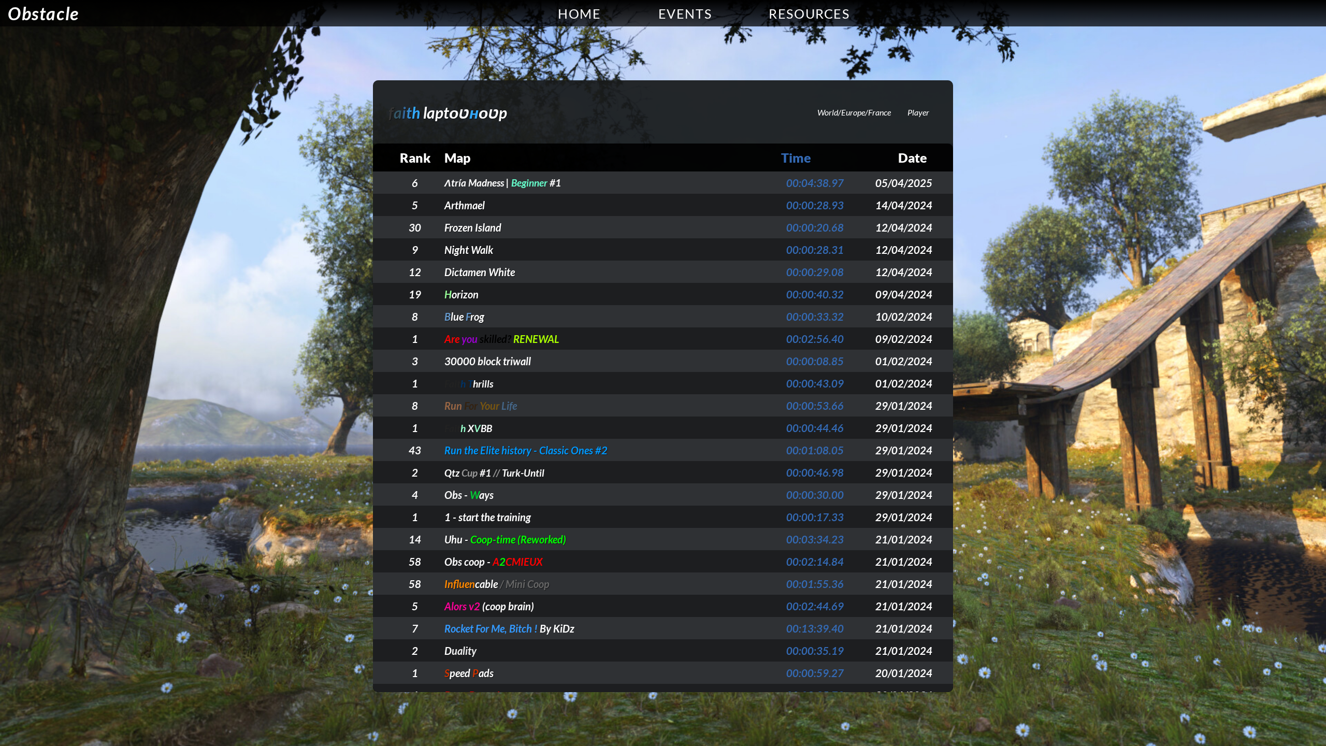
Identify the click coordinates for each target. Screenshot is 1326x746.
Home (579, 13)
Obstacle (43, 13)
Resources (809, 13)
